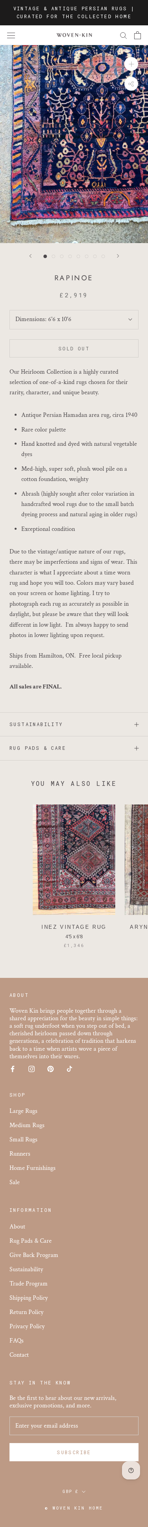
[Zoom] (131, 64)
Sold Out (74, 348)
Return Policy (26, 1312)
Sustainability (36, 724)
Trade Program (28, 1284)
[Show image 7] (95, 256)
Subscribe (74, 1452)
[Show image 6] (86, 256)
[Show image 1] (45, 256)
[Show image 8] (103, 256)
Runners (19, 1154)
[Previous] (30, 256)
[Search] (123, 35)
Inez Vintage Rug (74, 927)
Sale (14, 1182)
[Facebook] (12, 1068)
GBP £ (71, 1491)
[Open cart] (137, 35)
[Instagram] (31, 1068)
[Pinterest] (50, 1068)
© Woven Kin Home (74, 1508)
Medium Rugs (27, 1125)
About (17, 1227)
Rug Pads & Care (37, 748)
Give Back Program (33, 1255)
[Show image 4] (70, 256)
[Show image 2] (53, 256)
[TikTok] (69, 1068)
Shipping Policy (28, 1298)
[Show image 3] (62, 256)
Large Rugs (23, 1111)
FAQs (16, 1341)
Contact (19, 1355)
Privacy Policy (27, 1326)
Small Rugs (23, 1139)
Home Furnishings (32, 1168)
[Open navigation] (11, 35)
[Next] (118, 256)
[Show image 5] (78, 256)
